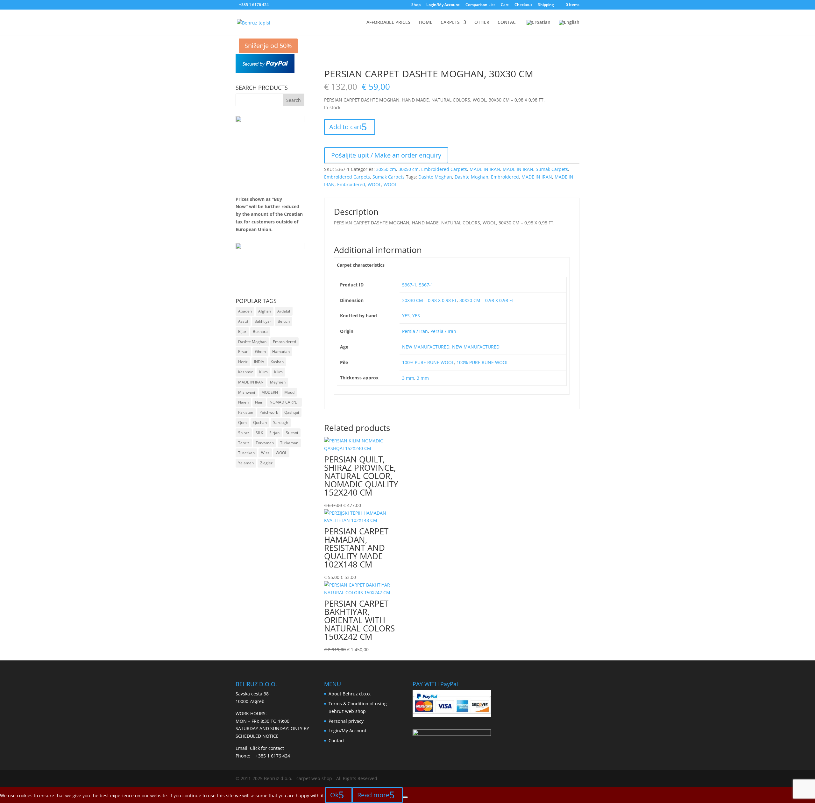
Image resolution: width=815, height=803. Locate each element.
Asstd (243, 321)
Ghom (260, 351)
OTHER (481, 22)
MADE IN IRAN (485, 169)
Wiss (265, 452)
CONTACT (508, 22)
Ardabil (283, 311)
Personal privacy (346, 721)
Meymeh (278, 382)
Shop (416, 5)
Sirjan (274, 432)
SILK (259, 432)
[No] (405, 797)
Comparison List (480, 5)
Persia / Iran (415, 331)
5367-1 (409, 285)
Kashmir (245, 372)
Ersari (243, 351)
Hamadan (281, 351)
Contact (337, 740)
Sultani (292, 432)
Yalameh (246, 463)
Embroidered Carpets (444, 169)
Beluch (284, 321)
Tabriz (243, 443)
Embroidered (505, 177)
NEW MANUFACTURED (426, 347)
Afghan (264, 311)
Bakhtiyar (262, 321)
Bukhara (260, 331)
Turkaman (289, 443)
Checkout (523, 5)
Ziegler (266, 463)
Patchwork (268, 412)
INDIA (259, 361)
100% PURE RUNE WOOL (428, 362)
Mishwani (246, 392)
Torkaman (265, 443)
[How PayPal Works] (265, 71)
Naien (243, 402)
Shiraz (243, 432)
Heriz (243, 361)
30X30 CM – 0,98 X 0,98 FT (429, 300)
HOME (425, 22)
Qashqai (291, 412)
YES (406, 316)
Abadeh (245, 311)
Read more (373, 795)
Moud (289, 392)
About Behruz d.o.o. (350, 694)
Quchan (260, 422)
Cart (505, 5)
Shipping (546, 5)
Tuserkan (246, 452)
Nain (259, 402)
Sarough (280, 422)
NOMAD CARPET (284, 402)
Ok (334, 795)
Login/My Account (443, 5)
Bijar (242, 331)
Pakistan (245, 412)
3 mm (408, 378)
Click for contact (267, 748)
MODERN (269, 392)
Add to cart (345, 127)
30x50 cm (386, 169)
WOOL (374, 184)
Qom (242, 422)
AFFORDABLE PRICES (388, 22)
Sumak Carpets (552, 169)
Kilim (263, 372)
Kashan (277, 361)
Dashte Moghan (435, 177)
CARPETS (450, 22)
